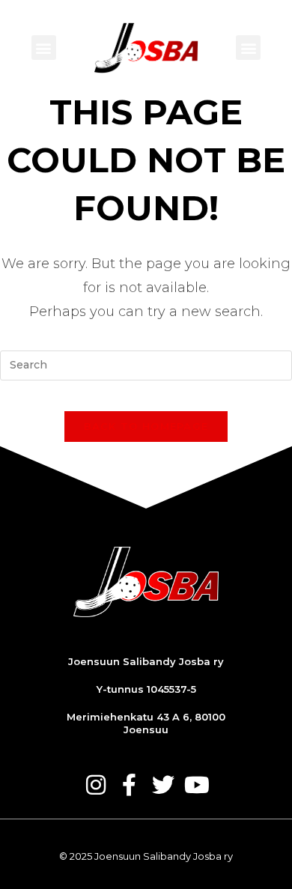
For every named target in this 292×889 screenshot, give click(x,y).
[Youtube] (197, 785)
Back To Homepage (146, 426)
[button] (43, 47)
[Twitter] (163, 785)
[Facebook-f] (129, 785)
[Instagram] (96, 785)
